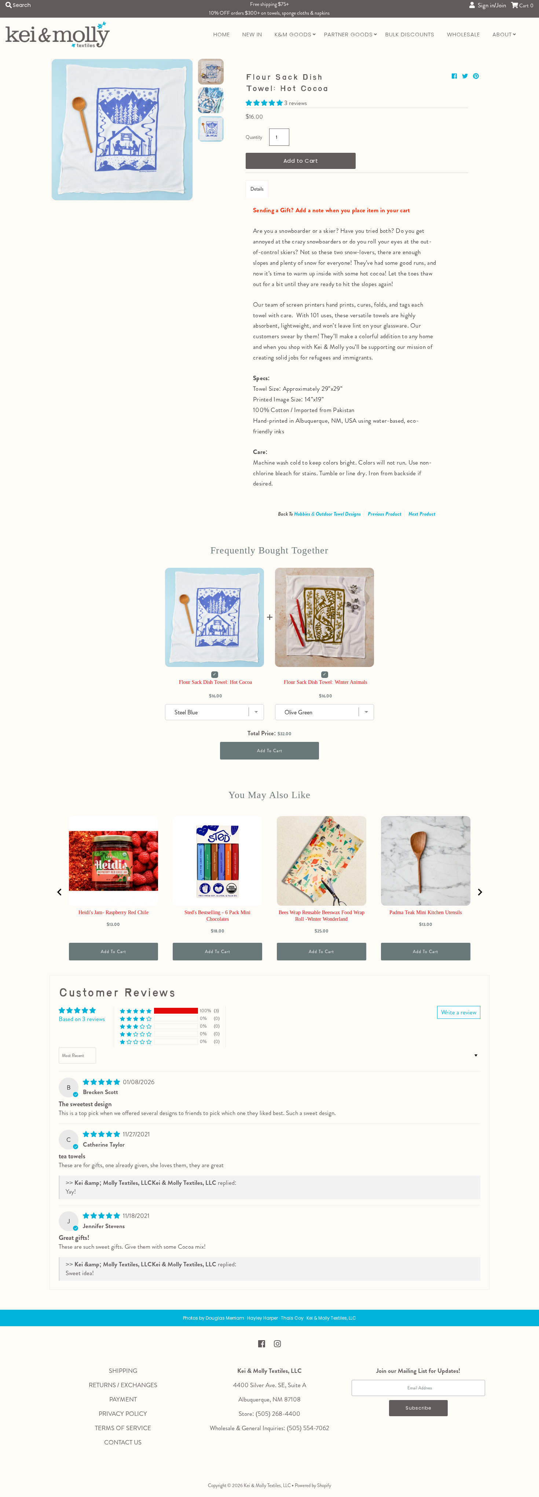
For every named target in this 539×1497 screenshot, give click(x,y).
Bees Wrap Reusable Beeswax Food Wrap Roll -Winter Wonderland (321, 916)
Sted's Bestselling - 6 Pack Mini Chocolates (217, 916)
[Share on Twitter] (465, 76)
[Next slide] (479, 892)
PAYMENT (123, 1399)
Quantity (254, 137)
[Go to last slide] (59, 892)
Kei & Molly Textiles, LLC (267, 1485)
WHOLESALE (463, 34)
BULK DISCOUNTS (409, 34)
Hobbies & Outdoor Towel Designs (327, 513)
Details (257, 188)
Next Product (422, 513)
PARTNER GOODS (348, 34)
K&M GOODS (293, 34)
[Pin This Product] (476, 76)
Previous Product (385, 513)
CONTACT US (123, 1442)
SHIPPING (123, 1370)
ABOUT (502, 34)
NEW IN (252, 34)
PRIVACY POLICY (123, 1413)
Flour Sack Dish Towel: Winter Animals (325, 682)
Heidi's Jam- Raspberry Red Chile (113, 912)
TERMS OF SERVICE (123, 1428)
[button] (265, 102)
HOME (221, 34)
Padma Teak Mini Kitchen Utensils (425, 912)
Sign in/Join (490, 5)
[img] (102, 1082)
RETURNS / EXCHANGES (123, 1385)
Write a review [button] (458, 1012)
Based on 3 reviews (82, 1018)
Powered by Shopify (313, 1485)
